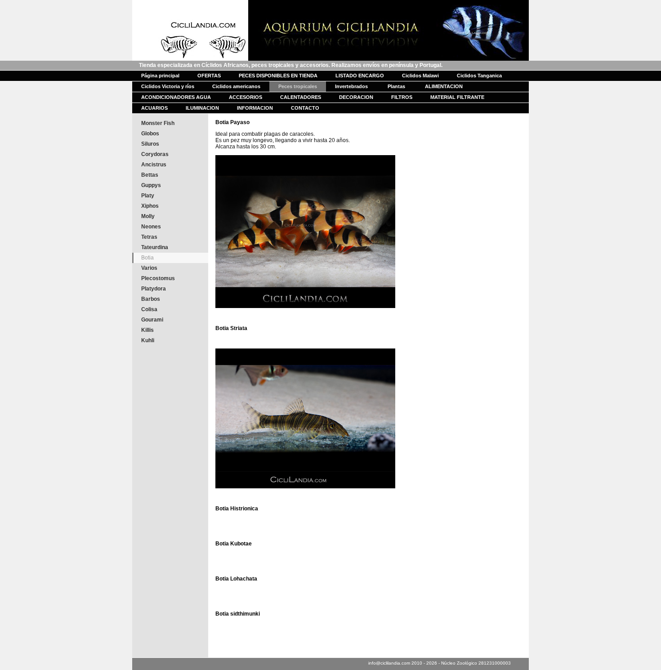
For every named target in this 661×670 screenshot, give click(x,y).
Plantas (396, 86)
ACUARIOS (154, 108)
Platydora (153, 289)
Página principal (160, 75)
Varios (149, 268)
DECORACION (356, 97)
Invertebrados (351, 86)
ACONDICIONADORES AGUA (176, 97)
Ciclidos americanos (236, 86)
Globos (150, 133)
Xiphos (150, 206)
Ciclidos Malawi (420, 75)
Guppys (151, 185)
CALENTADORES (300, 97)
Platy (147, 195)
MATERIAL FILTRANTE (457, 97)
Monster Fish (157, 123)
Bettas (149, 175)
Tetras (149, 237)
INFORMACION (255, 108)
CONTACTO (305, 108)
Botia (147, 258)
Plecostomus (158, 278)
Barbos (150, 299)
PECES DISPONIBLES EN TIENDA (278, 75)
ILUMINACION (202, 108)
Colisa (149, 309)
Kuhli (147, 340)
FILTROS (401, 97)
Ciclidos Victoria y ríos (167, 86)
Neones (151, 226)
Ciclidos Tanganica (479, 75)
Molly (148, 216)
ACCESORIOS (245, 97)
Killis (147, 330)
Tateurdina (154, 247)
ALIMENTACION (444, 86)
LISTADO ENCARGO (359, 75)
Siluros (150, 144)
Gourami (152, 320)
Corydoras (155, 154)
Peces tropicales (297, 86)
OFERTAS (209, 75)
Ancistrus (153, 164)
